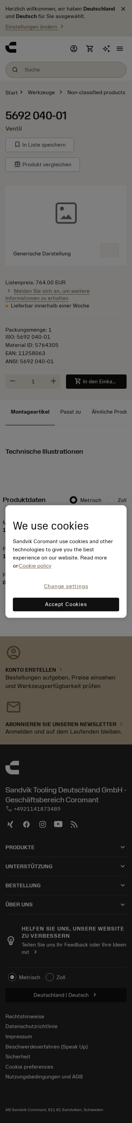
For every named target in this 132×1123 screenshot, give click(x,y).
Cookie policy (35, 566)
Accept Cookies (66, 604)
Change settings (66, 586)
